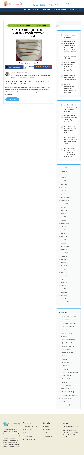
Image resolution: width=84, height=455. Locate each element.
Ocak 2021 (63, 289)
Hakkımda (47, 426)
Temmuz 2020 (65, 302)
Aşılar (63, 369)
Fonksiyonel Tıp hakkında (69, 395)
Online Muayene (65, 402)
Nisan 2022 (64, 266)
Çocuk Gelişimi (64, 336)
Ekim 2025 (63, 190)
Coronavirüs (65, 375)
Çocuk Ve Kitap (66, 343)
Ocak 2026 (64, 181)
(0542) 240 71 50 (46, 5)
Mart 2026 (63, 174)
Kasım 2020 (64, 295)
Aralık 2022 (64, 262)
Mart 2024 (63, 226)
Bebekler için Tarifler (29, 75)
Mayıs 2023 (64, 256)
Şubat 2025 (64, 207)
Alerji (63, 356)
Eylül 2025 (63, 194)
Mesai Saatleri (48, 436)
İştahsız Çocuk (66, 333)
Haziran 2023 (64, 253)
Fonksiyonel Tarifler (67, 392)
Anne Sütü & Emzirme (68, 320)
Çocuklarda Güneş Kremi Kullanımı (69, 36)
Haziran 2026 (64, 168)
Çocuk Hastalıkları (65, 352)
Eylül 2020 (63, 298)
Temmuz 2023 (65, 249)
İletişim (71, 9)
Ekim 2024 (63, 217)
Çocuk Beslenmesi (67, 326)
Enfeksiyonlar (66, 362)
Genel (63, 382)
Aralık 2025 (64, 184)
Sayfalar (36, 9)
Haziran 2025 (64, 204)
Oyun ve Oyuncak (67, 349)
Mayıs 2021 (64, 279)
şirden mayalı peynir (28, 77)
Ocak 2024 (64, 233)
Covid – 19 (65, 379)
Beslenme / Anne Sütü (67, 316)
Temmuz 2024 (65, 223)
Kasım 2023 (64, 240)
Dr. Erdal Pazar (17, 75)
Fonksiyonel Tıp (65, 388)
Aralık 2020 (64, 292)
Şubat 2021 (64, 285)
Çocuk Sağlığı (64, 366)
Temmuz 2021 (64, 276)
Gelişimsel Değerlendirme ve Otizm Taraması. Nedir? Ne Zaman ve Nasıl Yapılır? (70, 88)
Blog (46, 439)
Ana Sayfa (27, 9)
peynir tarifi (19, 77)
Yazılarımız (46, 9)
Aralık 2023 (64, 236)
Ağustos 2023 (65, 246)
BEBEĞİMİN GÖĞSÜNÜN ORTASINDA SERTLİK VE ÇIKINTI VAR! (70, 107)
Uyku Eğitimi (65, 385)
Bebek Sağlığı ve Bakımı (68, 372)
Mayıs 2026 (64, 171)
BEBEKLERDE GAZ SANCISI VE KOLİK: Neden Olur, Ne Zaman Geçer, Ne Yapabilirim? (69, 67)
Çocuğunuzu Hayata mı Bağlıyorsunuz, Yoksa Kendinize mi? (70, 77)
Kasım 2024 (64, 213)
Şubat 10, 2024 (23, 73)
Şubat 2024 (64, 230)
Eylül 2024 (63, 220)
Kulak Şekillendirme (60, 9)
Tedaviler (47, 429)
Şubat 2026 (64, 177)
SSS (46, 433)
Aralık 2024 (64, 210)
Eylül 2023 (63, 243)
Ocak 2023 (64, 259)
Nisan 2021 (64, 282)
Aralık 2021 (64, 272)
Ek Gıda (38, 75)
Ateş (63, 359)
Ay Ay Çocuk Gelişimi (68, 339)
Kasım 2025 (64, 187)
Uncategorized (65, 405)
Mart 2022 (63, 269)
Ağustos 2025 (65, 197)
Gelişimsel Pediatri (67, 346)
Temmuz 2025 (65, 200)
